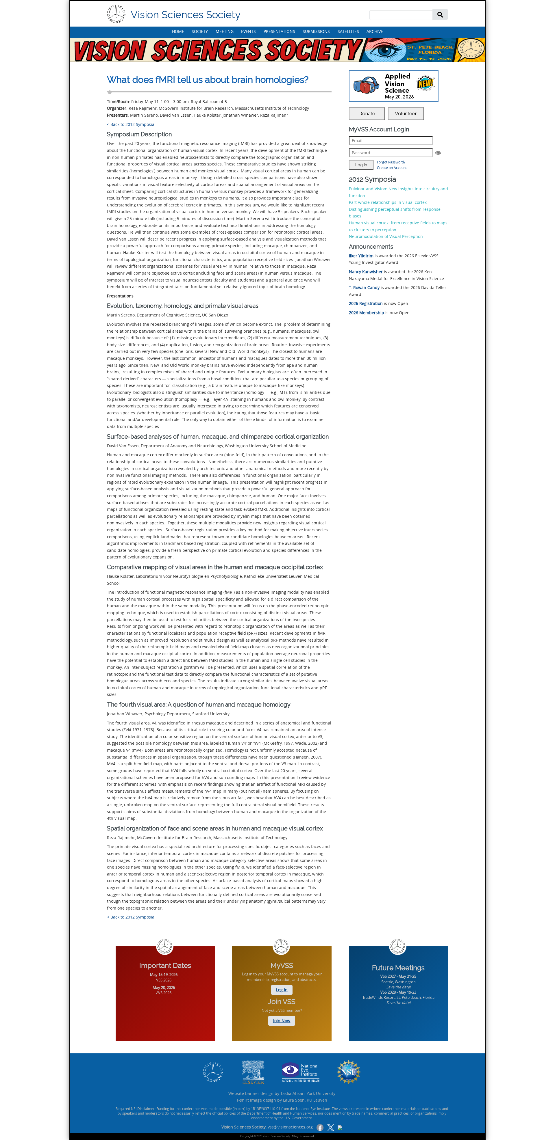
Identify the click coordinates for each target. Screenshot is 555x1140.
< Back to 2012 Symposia (130, 124)
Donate (366, 113)
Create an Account (392, 167)
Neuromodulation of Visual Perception (386, 236)
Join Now (281, 1020)
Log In (282, 989)
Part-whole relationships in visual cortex (388, 202)
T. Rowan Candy (364, 287)
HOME (178, 31)
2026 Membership (366, 312)
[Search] (440, 14)
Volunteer (406, 113)
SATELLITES (348, 31)
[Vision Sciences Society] (116, 14)
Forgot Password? (391, 162)
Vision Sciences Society (185, 15)
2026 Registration (366, 303)
